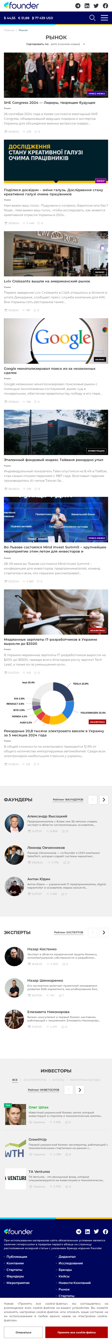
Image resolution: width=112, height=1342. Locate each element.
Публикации (17, 1257)
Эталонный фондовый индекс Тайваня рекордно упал (53, 460)
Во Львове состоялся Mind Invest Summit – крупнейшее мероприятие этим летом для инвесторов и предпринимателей (55, 551)
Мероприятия (18, 1283)
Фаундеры (15, 1276)
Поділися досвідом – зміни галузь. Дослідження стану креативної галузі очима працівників (53, 192)
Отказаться (23, 1332)
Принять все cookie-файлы (77, 1332)
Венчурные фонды (85, 1080)
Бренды (65, 1270)
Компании (15, 1263)
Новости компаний (75, 1283)
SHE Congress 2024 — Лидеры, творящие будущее (49, 102)
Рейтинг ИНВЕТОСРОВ (43, 1089)
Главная (9, 30)
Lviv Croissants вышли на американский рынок (47, 281)
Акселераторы (35, 1080)
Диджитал (67, 1257)
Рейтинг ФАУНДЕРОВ (68, 799)
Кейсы (64, 1276)
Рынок (64, 1289)
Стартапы (14, 1270)
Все (15, 1080)
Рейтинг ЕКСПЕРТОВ (68, 932)
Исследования (71, 1263)
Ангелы (58, 1080)
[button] (103, 799)
